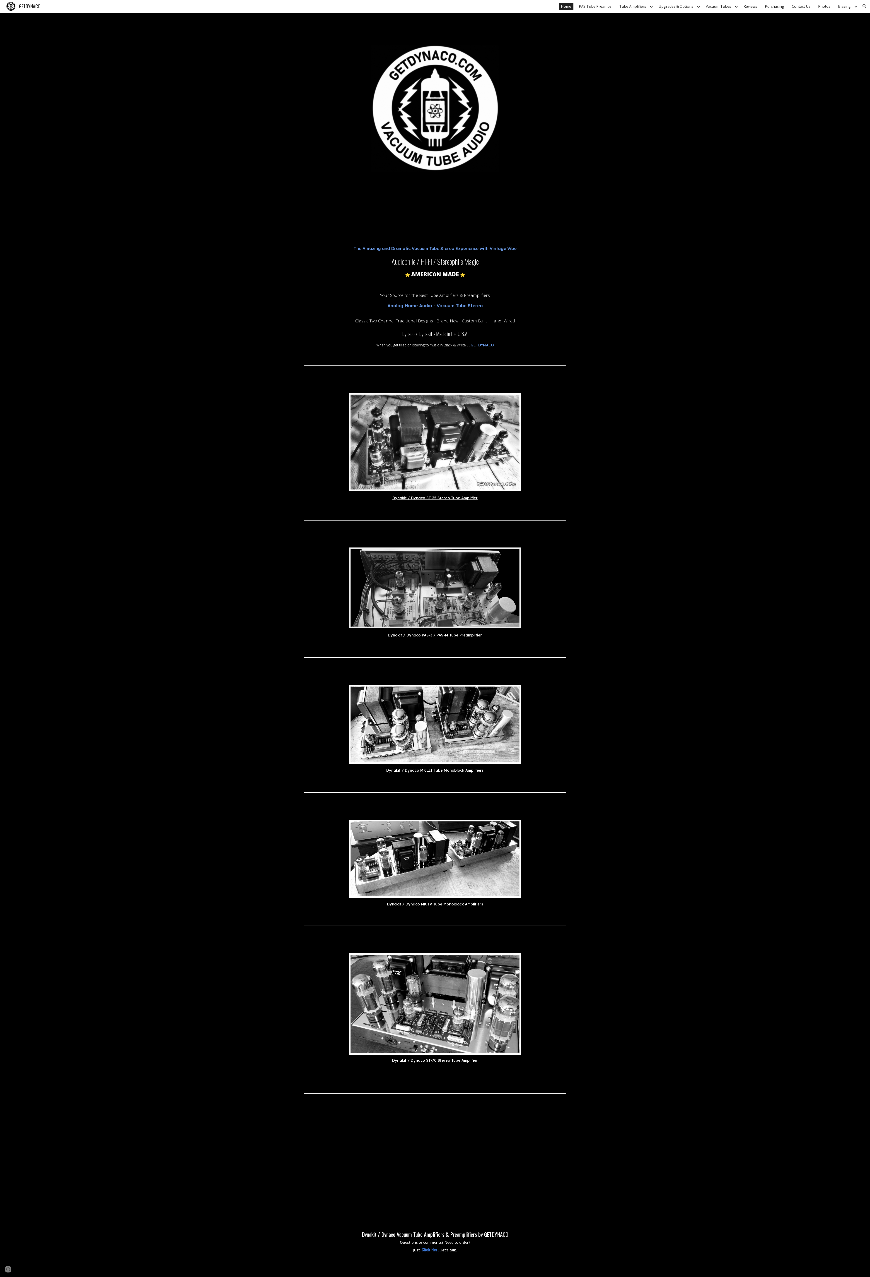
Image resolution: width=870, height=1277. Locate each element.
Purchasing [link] (774, 6)
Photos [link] (824, 6)
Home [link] (566, 6)
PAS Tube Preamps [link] (595, 6)
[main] (435, 270)
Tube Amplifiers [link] (632, 6)
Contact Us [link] (801, 6)
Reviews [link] (750, 6)
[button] (864, 6)
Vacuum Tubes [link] (718, 6)
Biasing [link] (844, 6)
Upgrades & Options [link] (676, 6)
